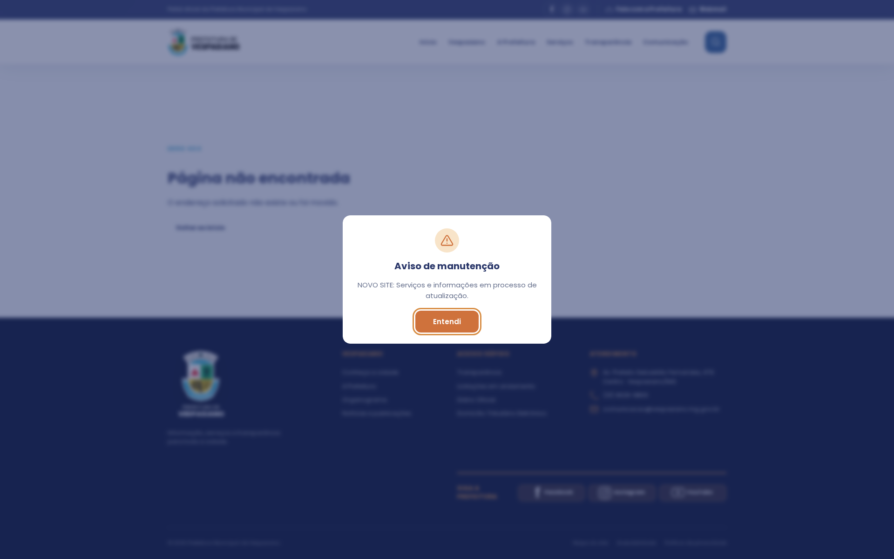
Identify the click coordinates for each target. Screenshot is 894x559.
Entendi (447, 321)
